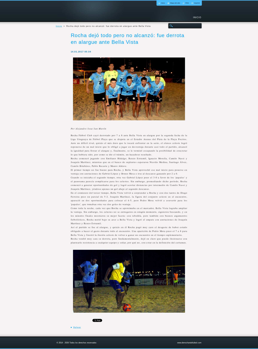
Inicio (59, 26)
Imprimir (197, 3)
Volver (77, 327)
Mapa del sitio (175, 3)
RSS (187, 3)
